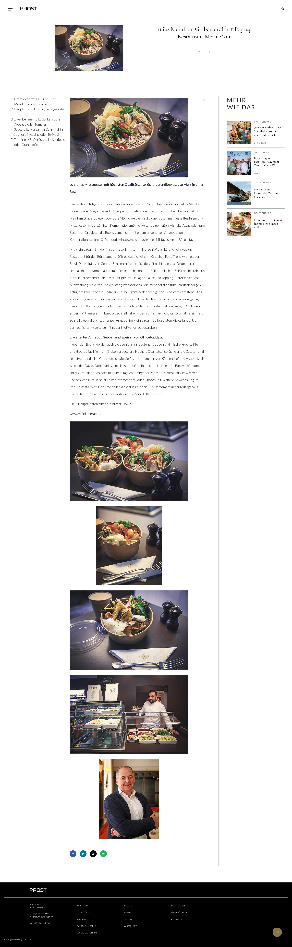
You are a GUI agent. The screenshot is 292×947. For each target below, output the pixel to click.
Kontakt (81, 919)
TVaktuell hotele (86, 926)
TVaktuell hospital (87, 932)
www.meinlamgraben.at (87, 413)
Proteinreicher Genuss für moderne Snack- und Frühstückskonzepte (268, 223)
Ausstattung (131, 912)
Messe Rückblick (180, 912)
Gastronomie (262, 121)
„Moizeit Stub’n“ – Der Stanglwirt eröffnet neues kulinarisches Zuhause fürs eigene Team (267, 131)
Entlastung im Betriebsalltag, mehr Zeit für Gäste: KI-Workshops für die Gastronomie (266, 161)
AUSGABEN (176, 919)
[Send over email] (103, 853)
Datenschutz (84, 912)
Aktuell (128, 905)
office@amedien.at (42, 923)
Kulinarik (129, 919)
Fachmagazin (178, 905)
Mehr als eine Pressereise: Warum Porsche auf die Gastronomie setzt (266, 193)
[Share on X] (93, 853)
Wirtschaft (130, 926)
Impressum (82, 905)
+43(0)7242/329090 (40, 913)
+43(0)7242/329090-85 (42, 917)
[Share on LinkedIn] (83, 853)
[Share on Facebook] (73, 853)
